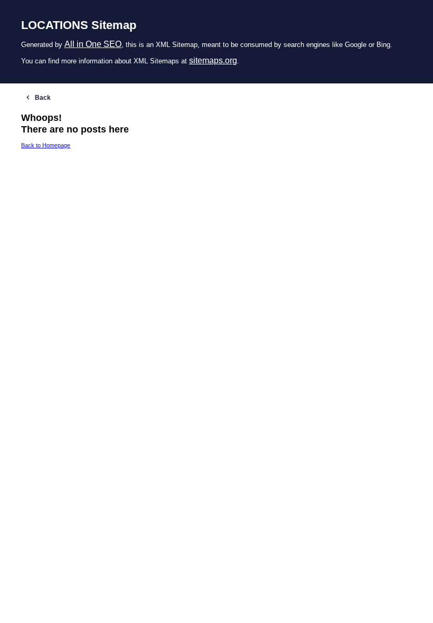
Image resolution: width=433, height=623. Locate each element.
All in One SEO (92, 44)
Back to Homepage (45, 145)
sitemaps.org (213, 60)
